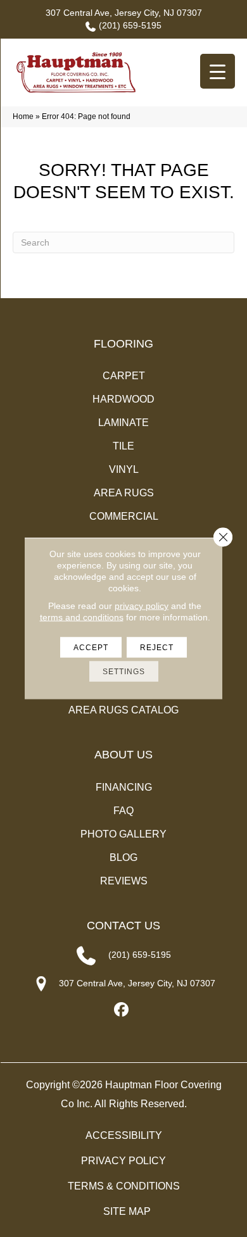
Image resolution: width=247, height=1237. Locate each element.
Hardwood (123, 399)
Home (23, 116)
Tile (123, 446)
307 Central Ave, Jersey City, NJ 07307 (124, 13)
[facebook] (122, 1010)
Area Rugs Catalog (123, 710)
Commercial (123, 516)
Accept (90, 647)
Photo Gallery (123, 834)
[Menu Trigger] (217, 71)
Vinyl (124, 469)
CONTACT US (123, 925)
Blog (123, 857)
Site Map (127, 1211)
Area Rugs (124, 492)
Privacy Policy (123, 1160)
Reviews (124, 881)
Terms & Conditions (124, 1186)
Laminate (123, 422)
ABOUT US (123, 754)
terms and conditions (82, 617)
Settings (124, 671)
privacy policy (141, 606)
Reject (157, 647)
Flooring (123, 343)
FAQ (123, 810)
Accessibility (124, 1135)
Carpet (124, 375)
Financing (124, 787)
